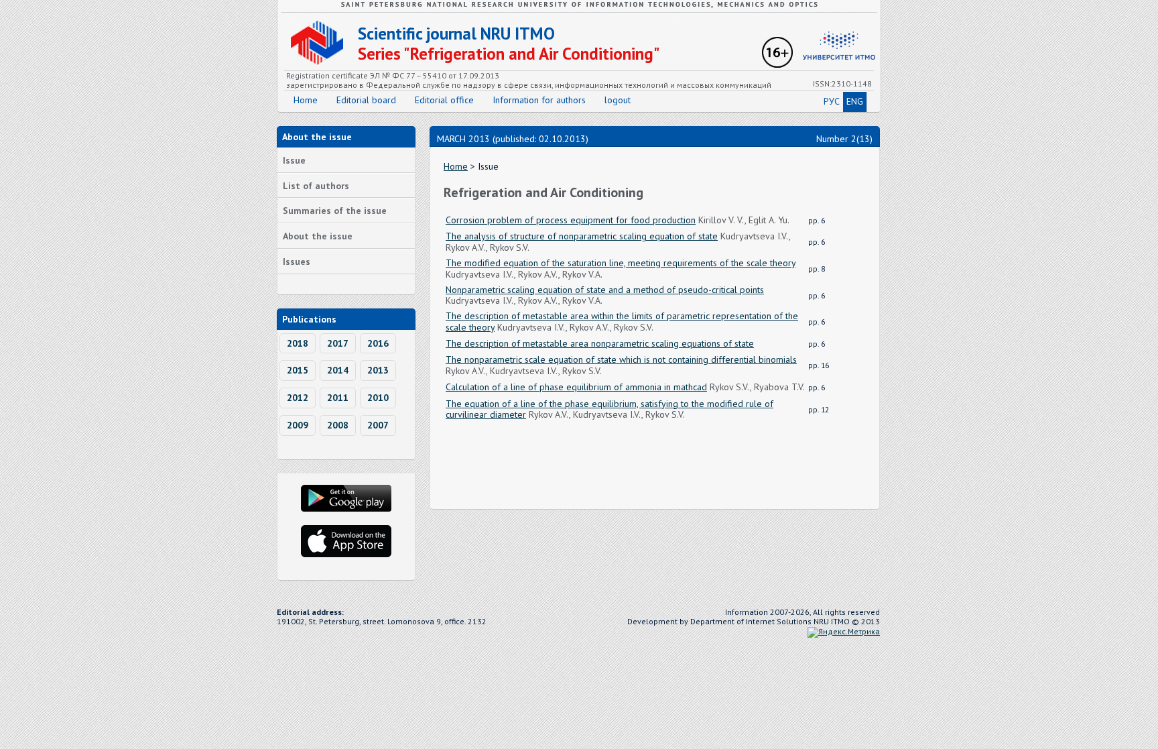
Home (306, 100)
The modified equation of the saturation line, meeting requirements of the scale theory (620, 263)
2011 (337, 398)
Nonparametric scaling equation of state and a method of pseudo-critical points (605, 290)
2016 (378, 343)
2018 (297, 343)
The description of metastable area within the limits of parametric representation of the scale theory (622, 321)
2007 (378, 425)
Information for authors (539, 100)
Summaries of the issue (335, 211)
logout (617, 100)
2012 (297, 398)
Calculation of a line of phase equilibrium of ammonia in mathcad (576, 387)
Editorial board (366, 100)
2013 (378, 370)
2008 (337, 425)
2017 (337, 343)
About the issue (317, 236)
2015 (297, 370)
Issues (296, 261)
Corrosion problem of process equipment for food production (571, 220)
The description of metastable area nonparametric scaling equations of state (600, 343)
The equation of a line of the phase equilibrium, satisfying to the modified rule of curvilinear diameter (609, 409)
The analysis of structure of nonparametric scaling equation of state (582, 236)
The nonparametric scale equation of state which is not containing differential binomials (621, 359)
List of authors (316, 186)
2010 (378, 398)
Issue (294, 160)
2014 (337, 370)
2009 (297, 425)
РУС (832, 101)
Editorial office (444, 100)
